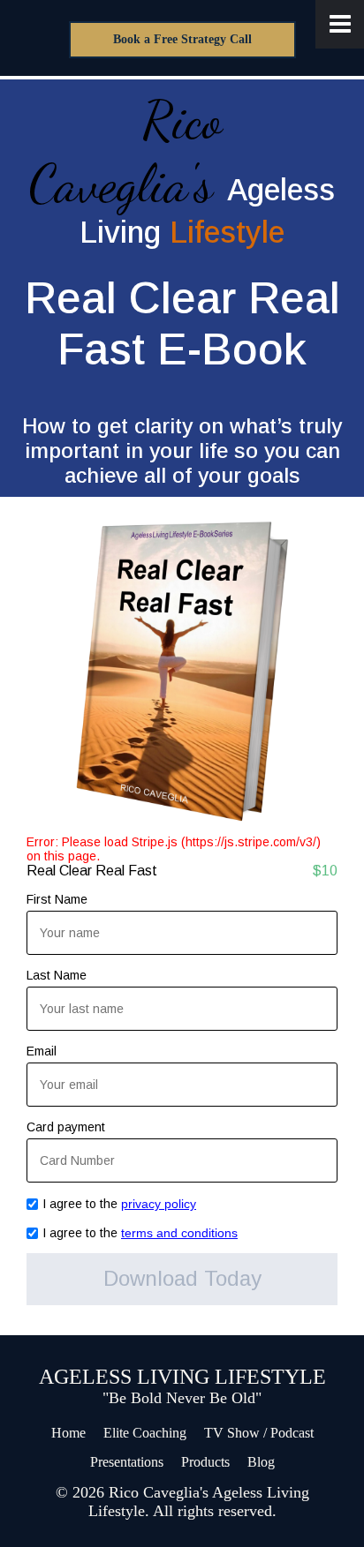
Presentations (126, 1461)
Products (205, 1461)
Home (68, 1432)
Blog (261, 1461)
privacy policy (158, 1204)
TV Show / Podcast (259, 1432)
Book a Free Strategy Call (182, 39)
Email (42, 1051)
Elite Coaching (144, 1432)
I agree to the (119, 1204)
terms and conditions (179, 1233)
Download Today (182, 1278)
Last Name (57, 975)
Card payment (66, 1127)
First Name (57, 899)
